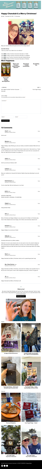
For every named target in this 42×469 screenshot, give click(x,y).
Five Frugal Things (37, 88)
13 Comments (17, 16)
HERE (5, 53)
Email (16, 116)
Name (3, 116)
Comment (4, 100)
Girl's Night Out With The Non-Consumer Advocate (10, 89)
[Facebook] (2, 466)
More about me (20, 296)
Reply (39, 131)
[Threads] (7, 466)
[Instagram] (5, 466)
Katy (3, 16)
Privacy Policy (29, 463)
